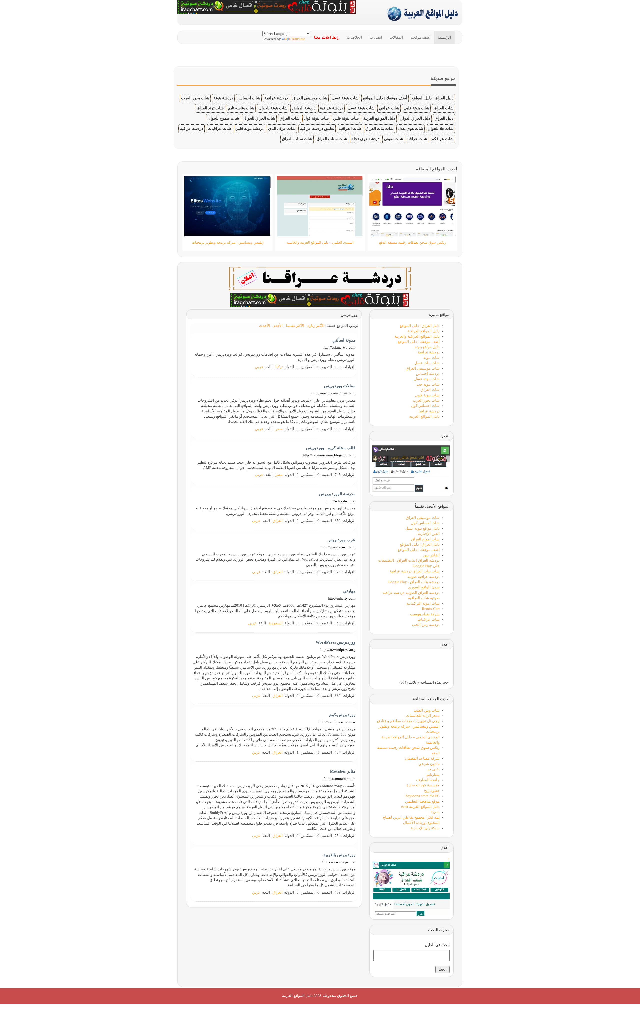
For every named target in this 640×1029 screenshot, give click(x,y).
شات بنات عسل (427, 363)
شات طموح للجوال (223, 118)
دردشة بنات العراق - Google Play (414, 582)
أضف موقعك (420, 37)
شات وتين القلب (427, 710)
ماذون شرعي (429, 764)
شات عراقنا (417, 139)
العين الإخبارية (429, 534)
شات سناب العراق (332, 139)
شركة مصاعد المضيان (422, 758)
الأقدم (278, 326)
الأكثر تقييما (295, 326)
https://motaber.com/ (340, 779)
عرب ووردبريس (342, 539)
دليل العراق (444, 118)
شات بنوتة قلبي (416, 108)
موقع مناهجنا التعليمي (422, 801)
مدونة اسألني (344, 340)
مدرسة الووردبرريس (337, 493)
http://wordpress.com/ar (337, 722)
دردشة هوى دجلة (366, 139)
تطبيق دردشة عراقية (317, 128)
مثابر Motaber (343, 771)
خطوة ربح (432, 791)
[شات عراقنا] (320, 278)
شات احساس (249, 98)
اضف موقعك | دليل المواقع (419, 550)
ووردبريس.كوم (342, 714)
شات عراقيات (219, 128)
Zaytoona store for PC (423, 796)
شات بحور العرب (195, 98)
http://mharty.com (342, 598)
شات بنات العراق (380, 128)
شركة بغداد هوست (425, 614)
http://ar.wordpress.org (338, 650)
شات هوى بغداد (410, 128)
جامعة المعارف (428, 780)
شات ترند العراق (210, 108)
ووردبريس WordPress (336, 642)
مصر (279, 429)
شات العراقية (350, 128)
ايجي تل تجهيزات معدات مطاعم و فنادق (408, 721)
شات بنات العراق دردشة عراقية (415, 571)
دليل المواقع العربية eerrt (420, 807)
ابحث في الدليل (437, 945)
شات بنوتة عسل (345, 98)
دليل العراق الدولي (415, 118)
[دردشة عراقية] (320, 299)
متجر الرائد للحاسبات (423, 716)
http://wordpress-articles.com (333, 393)
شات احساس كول (425, 406)
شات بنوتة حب (428, 384)
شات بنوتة (432, 358)
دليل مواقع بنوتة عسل (423, 528)
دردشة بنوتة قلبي (250, 128)
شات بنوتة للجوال (273, 108)
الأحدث (264, 326)
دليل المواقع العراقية (424, 331)
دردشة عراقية (276, 98)
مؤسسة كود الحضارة (423, 785)
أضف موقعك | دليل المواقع (385, 98)
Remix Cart (431, 609)
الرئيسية (444, 37)
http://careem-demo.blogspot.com (329, 455)
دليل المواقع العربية (379, 118)
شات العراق (444, 108)
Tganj (435, 812)
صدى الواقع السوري (424, 587)
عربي (259, 367)
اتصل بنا (376, 37)
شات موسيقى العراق (309, 98)
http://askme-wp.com (339, 347)
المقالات (396, 37)
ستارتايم (433, 775)
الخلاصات (354, 37)
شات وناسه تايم (241, 108)
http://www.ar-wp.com (338, 547)
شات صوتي (393, 139)
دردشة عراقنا (429, 411)
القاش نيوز (431, 555)
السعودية (276, 623)
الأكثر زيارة (316, 326)
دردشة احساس (428, 374)
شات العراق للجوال (259, 118)
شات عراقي (389, 108)
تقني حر (433, 769)
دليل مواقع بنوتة (427, 347)
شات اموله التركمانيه (423, 603)
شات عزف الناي (282, 128)
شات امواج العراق (425, 539)
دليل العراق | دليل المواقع (433, 98)
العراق (278, 521)
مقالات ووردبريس (340, 385)
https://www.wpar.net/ (339, 862)
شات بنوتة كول (316, 118)
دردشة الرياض (304, 108)
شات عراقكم (443, 139)
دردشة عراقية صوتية (424, 577)
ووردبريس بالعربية (340, 854)
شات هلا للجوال (441, 128)
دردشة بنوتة (223, 98)
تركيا (279, 367)
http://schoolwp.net (341, 501)
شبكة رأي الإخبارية (425, 828)
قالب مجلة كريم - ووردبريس (331, 447)
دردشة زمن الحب (426, 625)
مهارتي (349, 591)
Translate (298, 39)
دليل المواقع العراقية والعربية (417, 336)
